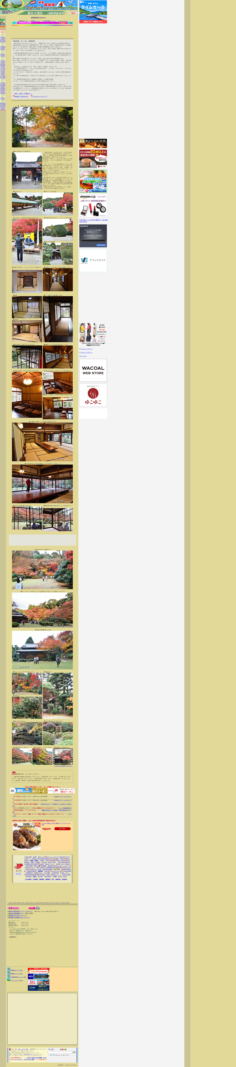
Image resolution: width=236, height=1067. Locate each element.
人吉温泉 (3, 78)
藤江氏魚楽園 (41, 874)
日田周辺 (64, 879)
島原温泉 (3, 53)
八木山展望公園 (67, 871)
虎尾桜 (53, 860)
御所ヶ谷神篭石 (41, 867)
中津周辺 (35, 879)
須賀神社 (34, 858)
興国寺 (42, 860)
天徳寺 (27, 869)
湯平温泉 (3, 91)
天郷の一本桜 (60, 860)
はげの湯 (3, 70)
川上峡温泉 (2, 47)
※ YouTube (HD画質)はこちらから (63, 766)
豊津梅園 (44, 866)
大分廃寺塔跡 (55, 873)
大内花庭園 (56, 858)
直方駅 (35, 857)
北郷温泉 (3, 97)
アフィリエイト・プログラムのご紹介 (24, 1059)
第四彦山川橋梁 (66, 874)
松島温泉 (3, 73)
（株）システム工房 (22, 1049)
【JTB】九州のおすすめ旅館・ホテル (36, 1057)
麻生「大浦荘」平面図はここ (23, 93)
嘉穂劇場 (63, 869)
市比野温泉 (2, 105)
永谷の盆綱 (29, 857)
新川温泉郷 (2, 104)
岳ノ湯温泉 (2, 68)
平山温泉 (3, 62)
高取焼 (62, 858)
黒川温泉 (3, 71)
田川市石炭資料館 (63, 862)
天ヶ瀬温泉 (2, 83)
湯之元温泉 (2, 106)
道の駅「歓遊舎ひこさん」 (53, 874)
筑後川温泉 (2, 40)
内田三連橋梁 (29, 866)
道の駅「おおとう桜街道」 (63, 864)
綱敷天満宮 (59, 867)
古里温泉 (3, 109)
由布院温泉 (2, 89)
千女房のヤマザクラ (29, 867)
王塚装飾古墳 (29, 873)
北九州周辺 (29, 879)
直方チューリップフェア (52, 857)
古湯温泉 (3, 46)
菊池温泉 (3, 64)
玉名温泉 (3, 60)
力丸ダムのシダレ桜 (56, 871)
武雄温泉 (3, 48)
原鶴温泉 (3, 39)
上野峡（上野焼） (34, 860)
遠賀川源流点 (48, 876)
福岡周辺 (48, 879)
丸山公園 (41, 864)
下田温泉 (3, 74)
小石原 (55, 876)
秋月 (53, 879)
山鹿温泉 (3, 61)
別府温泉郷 (2, 93)
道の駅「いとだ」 (50, 864)
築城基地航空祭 (50, 867)
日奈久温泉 (2, 76)
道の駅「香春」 (52, 862)
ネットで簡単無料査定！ (65, 808)
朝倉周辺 (58, 879)
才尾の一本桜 (67, 867)
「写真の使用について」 (29, 1054)
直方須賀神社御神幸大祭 (44, 858)
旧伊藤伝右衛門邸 (32, 871)
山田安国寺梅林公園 (30, 874)
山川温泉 (3, 67)
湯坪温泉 (3, 86)
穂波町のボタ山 (38, 873)
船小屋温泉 (2, 41)
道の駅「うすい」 (65, 873)
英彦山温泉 (29, 876)
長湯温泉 (3, 92)
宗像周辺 (41, 879)
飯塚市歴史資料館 (47, 869)
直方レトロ (41, 857)
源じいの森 (37, 866)
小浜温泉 (3, 56)
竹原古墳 (46, 871)
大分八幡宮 (47, 873)
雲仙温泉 (3, 55)
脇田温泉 (3, 37)
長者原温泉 (2, 88)
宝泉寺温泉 (2, 85)
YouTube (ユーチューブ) (40, 96)
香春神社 (38, 862)
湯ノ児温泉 (2, 77)
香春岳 (32, 862)
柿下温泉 (44, 862)
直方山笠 (62, 857)
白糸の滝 (48, 860)
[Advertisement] (42, 30)
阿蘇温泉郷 (2, 65)
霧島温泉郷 (2, 103)
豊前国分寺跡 (51, 866)
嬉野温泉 (3, 49)
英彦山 (35, 876)
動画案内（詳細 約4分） (22, 96)
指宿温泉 (3, 107)
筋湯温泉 (3, 87)
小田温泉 (3, 72)
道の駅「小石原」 (63, 876)
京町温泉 (3, 98)
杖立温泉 (3, 66)
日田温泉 (3, 82)
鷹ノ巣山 (40, 876)
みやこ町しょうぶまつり (63, 866)
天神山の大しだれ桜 (36, 869)
